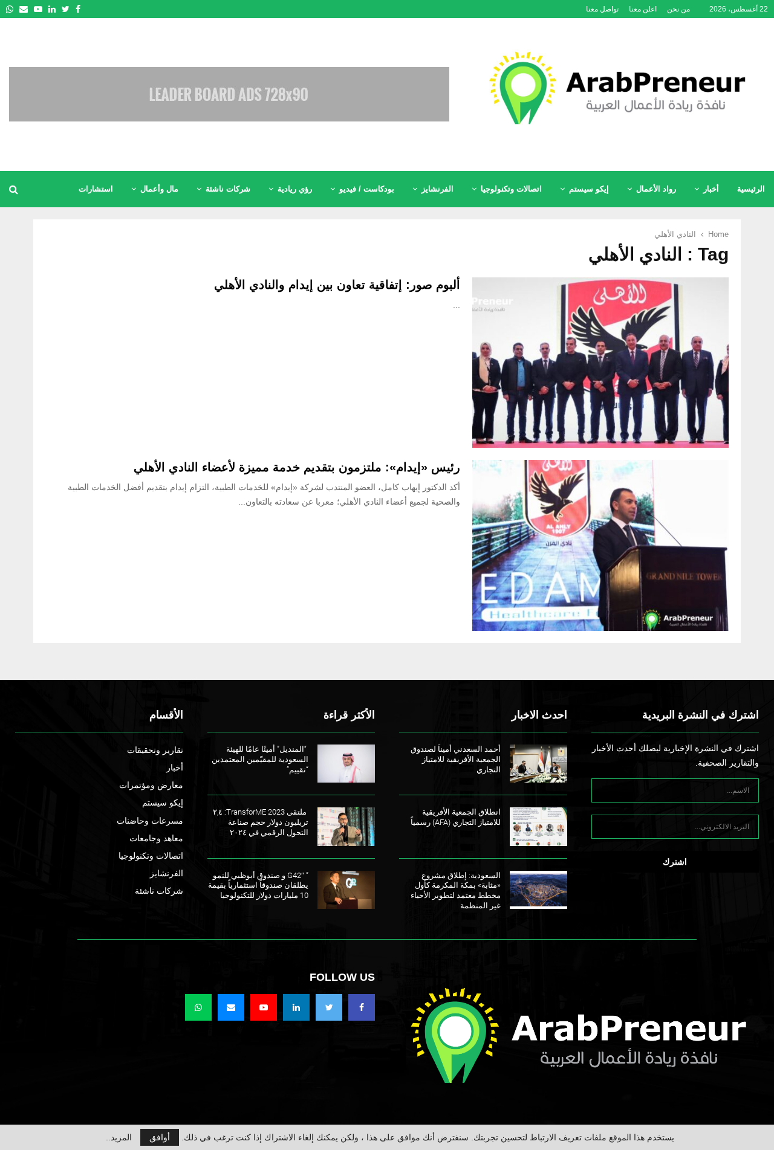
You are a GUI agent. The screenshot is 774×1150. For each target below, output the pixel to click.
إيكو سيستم (589, 188)
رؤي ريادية (295, 188)
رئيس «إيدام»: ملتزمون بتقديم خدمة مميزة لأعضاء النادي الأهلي (297, 467)
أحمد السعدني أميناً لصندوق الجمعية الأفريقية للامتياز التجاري (456, 759)
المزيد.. (119, 1137)
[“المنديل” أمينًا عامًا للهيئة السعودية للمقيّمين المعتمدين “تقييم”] (346, 764)
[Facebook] (361, 1007)
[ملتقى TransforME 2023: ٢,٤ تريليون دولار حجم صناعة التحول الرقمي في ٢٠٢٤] (346, 826)
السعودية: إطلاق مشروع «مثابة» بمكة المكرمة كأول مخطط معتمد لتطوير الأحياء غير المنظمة (456, 891)
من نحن (678, 9)
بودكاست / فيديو (366, 188)
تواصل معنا (602, 9)
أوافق (159, 1137)
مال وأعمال (159, 188)
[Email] (231, 1007)
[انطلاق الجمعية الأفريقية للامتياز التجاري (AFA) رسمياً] (538, 826)
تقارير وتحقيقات (155, 750)
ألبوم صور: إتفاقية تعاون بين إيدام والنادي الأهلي (337, 284)
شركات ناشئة (228, 188)
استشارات (96, 188)
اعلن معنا (643, 9)
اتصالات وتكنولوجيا (511, 188)
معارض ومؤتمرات (151, 785)
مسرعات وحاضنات (150, 820)
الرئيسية (751, 188)
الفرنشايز (437, 188)
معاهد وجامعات (156, 838)
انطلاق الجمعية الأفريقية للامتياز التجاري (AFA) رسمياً (456, 817)
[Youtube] (263, 1007)
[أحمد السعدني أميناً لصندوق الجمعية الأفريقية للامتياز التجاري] (538, 764)
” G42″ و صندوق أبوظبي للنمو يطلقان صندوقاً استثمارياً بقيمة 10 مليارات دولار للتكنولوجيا (258, 885)
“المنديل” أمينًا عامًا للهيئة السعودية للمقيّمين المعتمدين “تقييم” (260, 759)
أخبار (711, 188)
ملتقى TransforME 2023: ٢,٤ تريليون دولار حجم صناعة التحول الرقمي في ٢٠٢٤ (260, 822)
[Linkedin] (296, 1007)
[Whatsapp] (198, 1007)
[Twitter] (329, 1007)
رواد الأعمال (656, 188)
